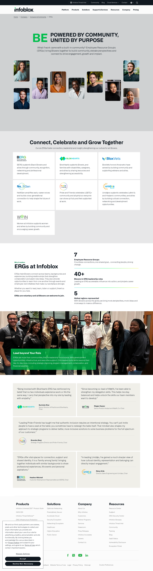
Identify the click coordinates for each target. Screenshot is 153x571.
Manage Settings (23, 554)
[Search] (137, 4)
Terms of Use (30, 545)
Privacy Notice (13, 543)
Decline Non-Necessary (23, 564)
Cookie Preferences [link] (106, 565)
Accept (23, 559)
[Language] (131, 4)
